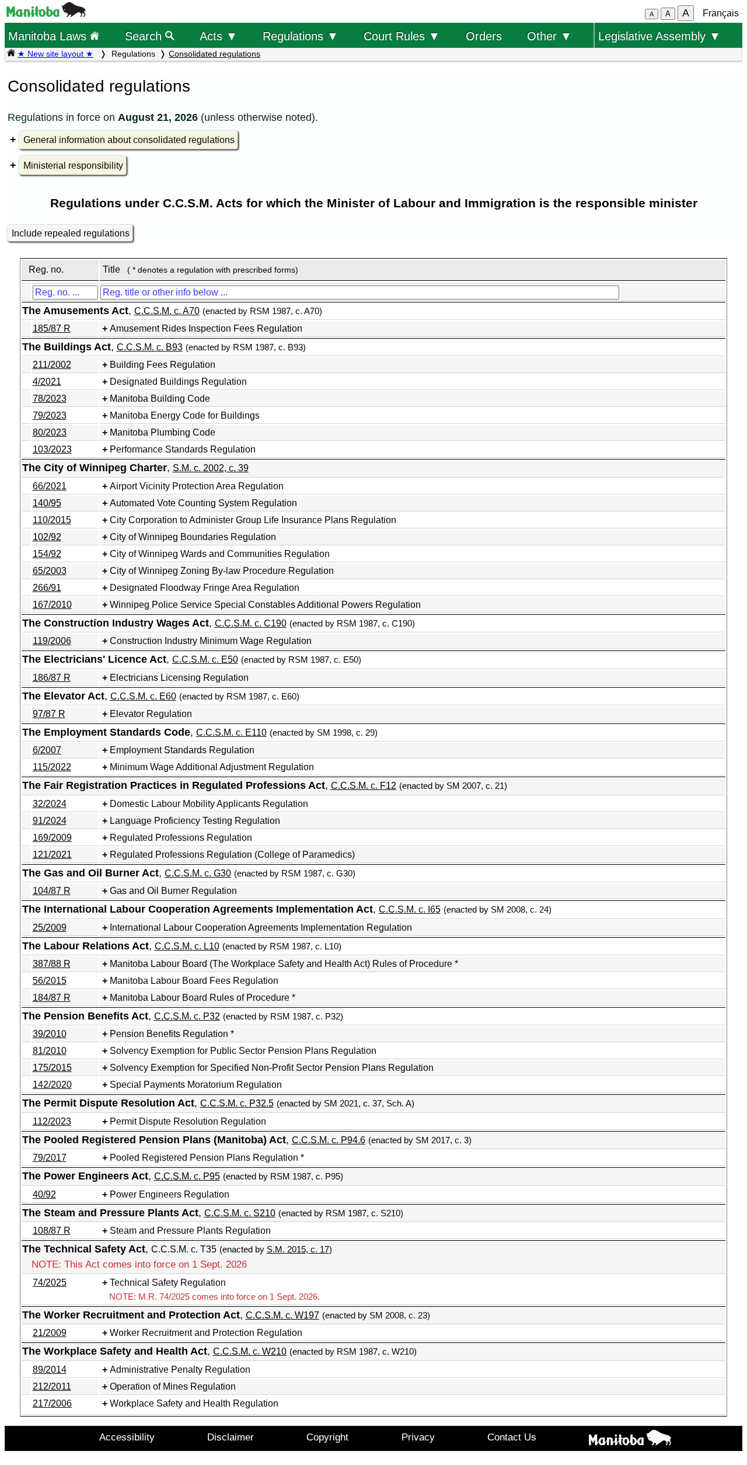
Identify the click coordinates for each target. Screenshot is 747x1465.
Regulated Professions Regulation (181, 838)
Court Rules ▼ (402, 36)
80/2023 (50, 432)
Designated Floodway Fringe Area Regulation (204, 588)
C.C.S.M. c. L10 (187, 946)
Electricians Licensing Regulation (179, 678)
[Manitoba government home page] (46, 14)
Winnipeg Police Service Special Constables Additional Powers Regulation (265, 605)
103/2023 (52, 449)
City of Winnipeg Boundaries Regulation (193, 537)
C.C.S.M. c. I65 (410, 909)
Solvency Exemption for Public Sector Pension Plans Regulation (243, 1051)
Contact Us (511, 1437)
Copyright (327, 1437)
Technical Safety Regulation (168, 1282)
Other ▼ (549, 36)
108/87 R (52, 1231)
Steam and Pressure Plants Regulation (190, 1231)
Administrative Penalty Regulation (180, 1369)
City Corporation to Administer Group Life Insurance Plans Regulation (253, 520)
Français (721, 13)
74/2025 (50, 1282)
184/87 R (52, 998)
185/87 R (52, 328)
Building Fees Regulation (162, 365)
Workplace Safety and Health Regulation (194, 1403)
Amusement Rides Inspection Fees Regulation (206, 328)
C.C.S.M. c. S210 (239, 1213)
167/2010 (52, 605)
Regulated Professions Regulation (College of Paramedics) (232, 854)
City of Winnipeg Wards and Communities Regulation (220, 554)
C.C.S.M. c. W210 (250, 1351)
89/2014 (50, 1369)
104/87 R (52, 891)
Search (145, 36)
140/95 (47, 503)
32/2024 (50, 804)
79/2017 (50, 1158)
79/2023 (50, 415)
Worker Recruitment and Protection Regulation (206, 1333)
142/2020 (52, 1085)
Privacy (418, 1437)
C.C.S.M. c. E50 (205, 659)
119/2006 (52, 641)
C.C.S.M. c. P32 (187, 1016)
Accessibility (127, 1437)
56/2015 (50, 981)
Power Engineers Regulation (169, 1194)
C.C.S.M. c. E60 (143, 696)
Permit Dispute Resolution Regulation (188, 1121)
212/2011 (52, 1386)
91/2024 (50, 821)
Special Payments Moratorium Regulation (196, 1085)
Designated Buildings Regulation (178, 382)
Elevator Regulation (151, 714)
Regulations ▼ (300, 36)
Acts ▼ (219, 36)
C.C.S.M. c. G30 (198, 873)
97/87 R (49, 714)
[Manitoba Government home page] (630, 1440)
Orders (484, 36)
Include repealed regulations (71, 233)
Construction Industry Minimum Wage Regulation (211, 641)
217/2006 (52, 1403)
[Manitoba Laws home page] (11, 53)
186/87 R (52, 678)
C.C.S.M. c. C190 (251, 623)
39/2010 (50, 1034)
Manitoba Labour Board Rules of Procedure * (202, 998)
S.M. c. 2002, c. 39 (211, 468)
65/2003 (50, 571)
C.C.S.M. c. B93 (150, 347)
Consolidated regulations (214, 53)
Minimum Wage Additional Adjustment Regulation (212, 767)
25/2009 (50, 927)
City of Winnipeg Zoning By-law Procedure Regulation (222, 571)
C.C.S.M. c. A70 (167, 311)
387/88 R (52, 964)
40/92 (44, 1194)
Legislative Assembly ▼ (659, 36)
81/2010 (50, 1051)
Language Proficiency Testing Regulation (195, 821)
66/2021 (50, 486)
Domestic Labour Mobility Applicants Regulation (209, 804)
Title (111, 269)
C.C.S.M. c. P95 (187, 1176)
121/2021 (52, 854)
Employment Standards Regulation (182, 750)
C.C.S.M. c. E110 (231, 732)
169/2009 (52, 838)
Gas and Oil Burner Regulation (173, 891)
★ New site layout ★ (55, 53)
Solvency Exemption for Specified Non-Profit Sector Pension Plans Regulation (272, 1068)
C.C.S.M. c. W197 (282, 1315)
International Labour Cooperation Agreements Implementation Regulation (261, 927)
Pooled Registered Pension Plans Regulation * (207, 1158)
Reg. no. (46, 269)
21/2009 (50, 1333)
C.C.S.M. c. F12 (363, 786)
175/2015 (52, 1068)
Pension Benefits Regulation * (172, 1034)
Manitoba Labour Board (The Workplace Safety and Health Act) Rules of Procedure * (284, 964)
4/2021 (47, 382)
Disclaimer (230, 1437)
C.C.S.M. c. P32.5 (237, 1103)
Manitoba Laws (49, 36)
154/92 (47, 554)
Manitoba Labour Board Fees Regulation (194, 981)
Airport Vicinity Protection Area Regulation (197, 486)
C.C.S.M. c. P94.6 (328, 1140)
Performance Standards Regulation (183, 449)
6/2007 (47, 750)
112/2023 (52, 1121)
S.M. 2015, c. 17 (298, 1249)
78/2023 (50, 398)
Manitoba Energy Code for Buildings (185, 415)
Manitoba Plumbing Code (162, 432)
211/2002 (52, 365)
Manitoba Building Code (160, 398)
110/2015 (52, 520)
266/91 (47, 588)
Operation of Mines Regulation (173, 1386)
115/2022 (52, 767)
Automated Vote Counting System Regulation (203, 503)
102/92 (47, 537)
